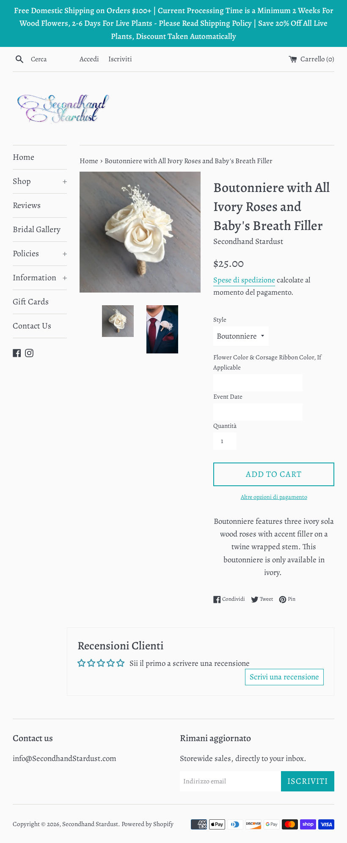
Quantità (225, 426)
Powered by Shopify (147, 824)
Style (219, 319)
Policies (40, 253)
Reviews (27, 205)
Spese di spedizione (244, 280)
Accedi (89, 59)
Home (23, 157)
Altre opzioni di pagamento (274, 497)
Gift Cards (31, 301)
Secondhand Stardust (90, 824)
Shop (40, 181)
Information (40, 277)
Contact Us (32, 325)
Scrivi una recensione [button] (284, 676)
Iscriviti (120, 59)
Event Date (227, 396)
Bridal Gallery (37, 229)
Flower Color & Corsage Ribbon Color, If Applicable (267, 362)
